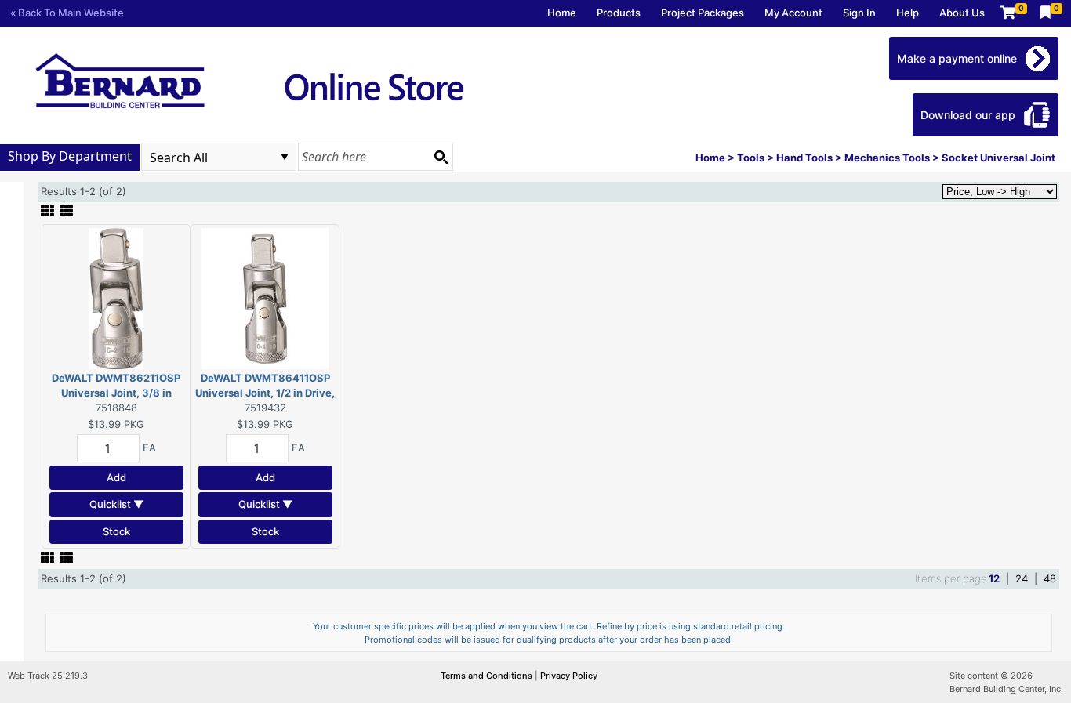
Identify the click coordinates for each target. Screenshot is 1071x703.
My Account (793, 12)
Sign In (859, 12)
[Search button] (441, 157)
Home (561, 12)
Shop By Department (70, 156)
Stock (116, 531)
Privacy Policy (568, 675)
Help (907, 12)
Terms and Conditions (488, 675)
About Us (962, 12)
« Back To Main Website (67, 12)
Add (116, 477)
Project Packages (702, 12)
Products (619, 12)
